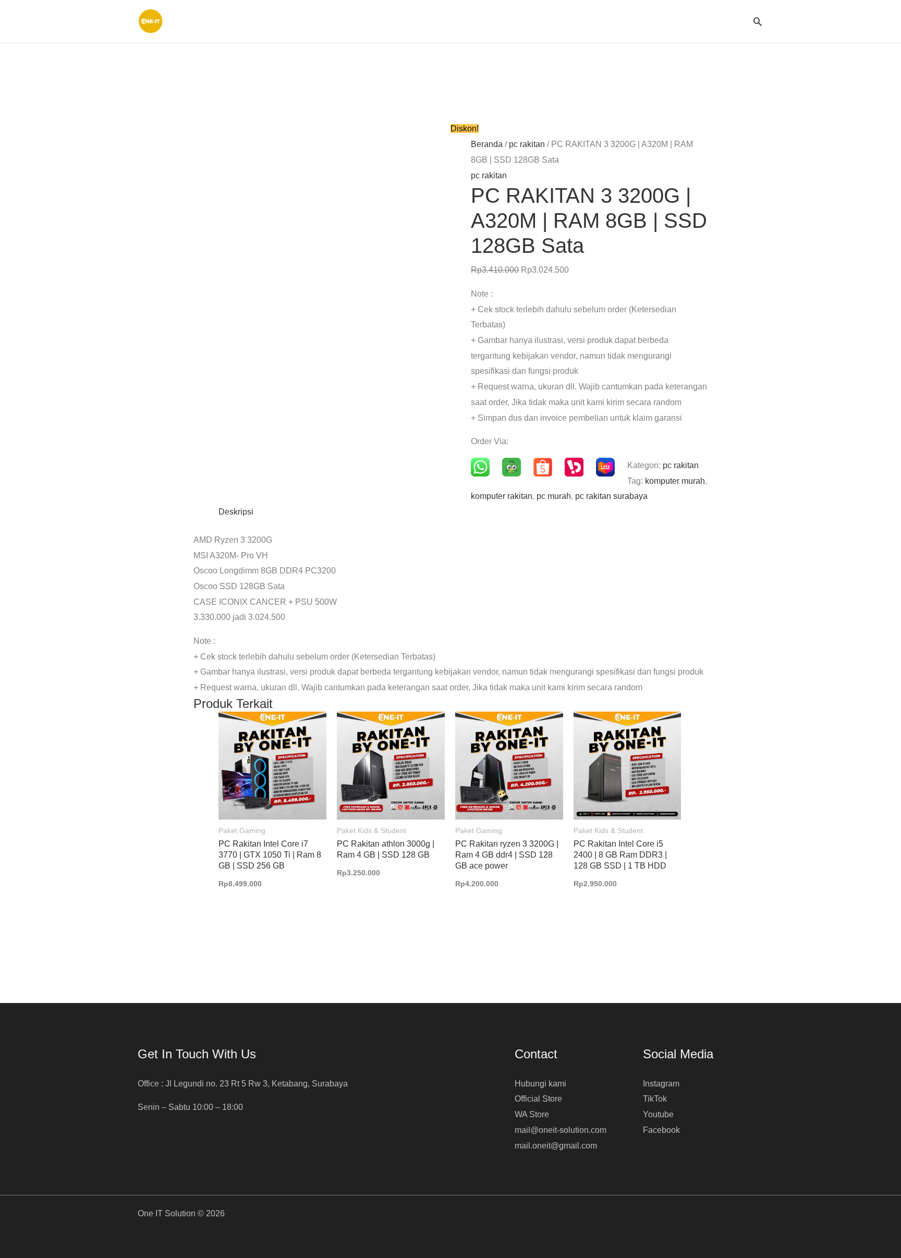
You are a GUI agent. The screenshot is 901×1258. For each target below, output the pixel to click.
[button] (757, 21)
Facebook (661, 1130)
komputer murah (675, 481)
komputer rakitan (501, 496)
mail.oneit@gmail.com (556, 1145)
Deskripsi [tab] (235, 511)
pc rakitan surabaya (611, 496)
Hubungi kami (540, 1083)
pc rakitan (527, 144)
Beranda (487, 144)
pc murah (554, 496)
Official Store (538, 1098)
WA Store (532, 1114)
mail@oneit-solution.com (560, 1130)
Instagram (661, 1083)
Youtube (658, 1114)
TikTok (655, 1098)
